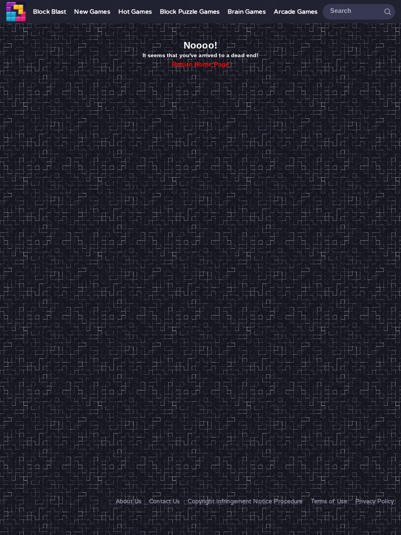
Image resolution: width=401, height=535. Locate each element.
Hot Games (135, 12)
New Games (92, 12)
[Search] (388, 11)
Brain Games (247, 12)
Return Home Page (200, 64)
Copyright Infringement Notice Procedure (245, 501)
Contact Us (164, 501)
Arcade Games (296, 12)
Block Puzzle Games (190, 12)
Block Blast (49, 12)
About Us (128, 501)
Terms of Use (329, 501)
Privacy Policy (374, 501)
